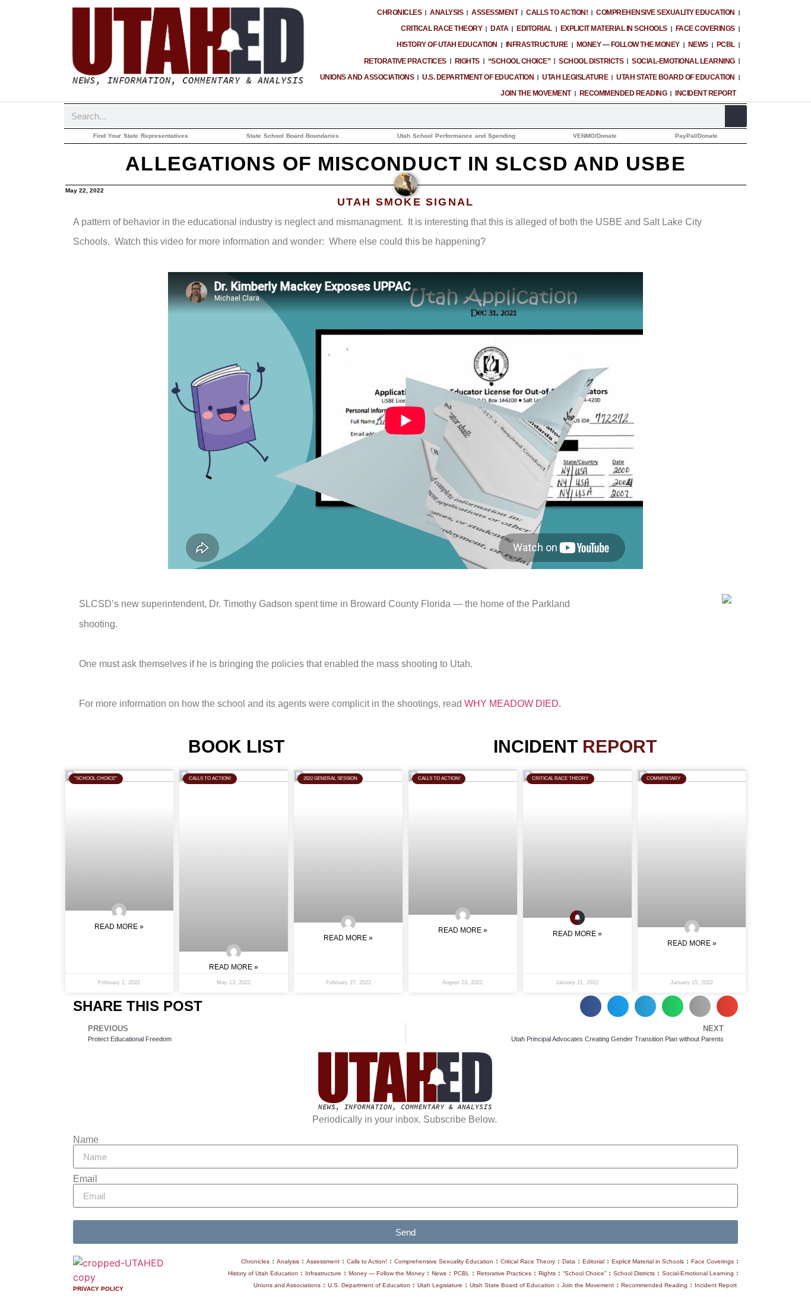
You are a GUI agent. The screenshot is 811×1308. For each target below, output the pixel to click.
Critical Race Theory (441, 28)
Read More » (119, 926)
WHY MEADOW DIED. (513, 704)
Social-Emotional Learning (683, 61)
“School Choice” (519, 61)
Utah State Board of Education (675, 77)
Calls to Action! (557, 12)
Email (85, 1179)
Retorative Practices (405, 61)
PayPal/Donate (696, 135)
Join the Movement (535, 93)
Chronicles (399, 12)
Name (86, 1140)
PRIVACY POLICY (98, 1288)
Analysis (446, 12)
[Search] (736, 116)
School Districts (591, 61)
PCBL (726, 44)
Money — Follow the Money (628, 44)
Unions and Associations (367, 77)
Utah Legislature (575, 77)
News (698, 44)
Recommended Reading (623, 93)
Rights (467, 61)
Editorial (534, 28)
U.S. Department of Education (478, 77)
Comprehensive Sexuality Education (665, 12)
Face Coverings (705, 28)
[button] (590, 1006)
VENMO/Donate (595, 135)
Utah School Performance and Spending (456, 135)
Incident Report (705, 93)
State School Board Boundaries (292, 135)
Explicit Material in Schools (613, 28)
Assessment (494, 12)
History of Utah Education (447, 44)
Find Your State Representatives (140, 135)
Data (499, 28)
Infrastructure (537, 44)
